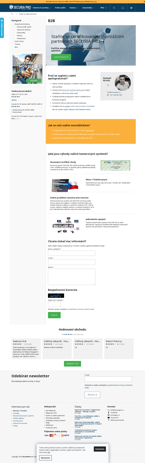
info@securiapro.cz (114, 92)
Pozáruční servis (51, 428)
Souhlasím (99, 449)
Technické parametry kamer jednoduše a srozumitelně (86, 431)
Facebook (114, 412)
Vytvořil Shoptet (128, 457)
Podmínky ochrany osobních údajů (55, 421)
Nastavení (45, 458)
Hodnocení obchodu (72, 329)
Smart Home (19, 41)
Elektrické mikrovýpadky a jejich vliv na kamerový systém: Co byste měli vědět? (88, 423)
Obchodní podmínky (53, 418)
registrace (89, 130)
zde (48, 452)
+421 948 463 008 (115, 95)
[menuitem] (42, 7)
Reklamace (49, 425)
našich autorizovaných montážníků (80, 106)
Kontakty (16, 413)
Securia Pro (114, 418)
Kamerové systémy (23, 30)
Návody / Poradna (20, 411)
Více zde (94, 1)
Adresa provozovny (117, 420)
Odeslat (54, 315)
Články (15, 426)
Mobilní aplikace (18, 418)
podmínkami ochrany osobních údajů (81, 309)
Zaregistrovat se (61, 57)
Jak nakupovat (50, 410)
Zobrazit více (72, 364)
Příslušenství (21, 38)
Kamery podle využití (24, 27)
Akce (16, 47)
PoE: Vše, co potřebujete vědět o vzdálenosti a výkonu (87, 417)
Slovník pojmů (18, 421)
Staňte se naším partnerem (55, 415)
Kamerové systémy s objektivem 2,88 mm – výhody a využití (87, 410)
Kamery (19, 36)
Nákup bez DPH (51, 413)
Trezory (17, 44)
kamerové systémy (68, 90)
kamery (78, 90)
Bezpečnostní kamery (22, 24)
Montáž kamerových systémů (23, 416)
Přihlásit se (92, 395)
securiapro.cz (115, 415)
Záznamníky (21, 33)
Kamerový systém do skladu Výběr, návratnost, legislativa (88, 437)
